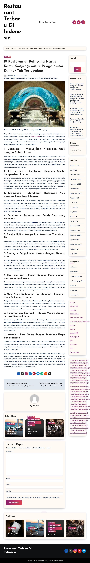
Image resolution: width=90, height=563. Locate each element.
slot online (73, 344)
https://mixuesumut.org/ (78, 433)
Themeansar (59, 560)
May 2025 (73, 212)
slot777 (72, 329)
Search (73, 58)
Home (41, 22)
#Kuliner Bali (9, 78)
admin (11, 76)
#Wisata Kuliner (53, 78)
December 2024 (75, 235)
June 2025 (74, 207)
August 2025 (74, 198)
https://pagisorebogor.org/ (79, 413)
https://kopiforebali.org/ (78, 423)
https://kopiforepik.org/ (78, 401)
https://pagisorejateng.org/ (79, 396)
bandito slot (35, 136)
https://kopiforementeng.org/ (80, 399)
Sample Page (50, 22)
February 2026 (75, 175)
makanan (31, 416)
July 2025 (73, 202)
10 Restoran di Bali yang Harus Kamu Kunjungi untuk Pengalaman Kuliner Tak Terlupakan (33, 66)
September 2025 (75, 193)
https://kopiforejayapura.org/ (80, 368)
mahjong (73, 310)
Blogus (50, 560)
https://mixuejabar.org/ (78, 430)
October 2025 (74, 189)
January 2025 (75, 230)
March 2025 (74, 221)
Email (8, 485)
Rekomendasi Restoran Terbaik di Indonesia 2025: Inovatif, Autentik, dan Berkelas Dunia (76, 131)
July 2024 (73, 254)
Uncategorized (75, 295)
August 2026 (74, 165)
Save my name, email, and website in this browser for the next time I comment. (33, 497)
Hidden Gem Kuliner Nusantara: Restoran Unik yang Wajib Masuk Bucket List (77, 111)
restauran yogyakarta (32, 422)
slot (71, 340)
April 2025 (73, 216)
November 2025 (75, 184)
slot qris (72, 302)
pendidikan (74, 271)
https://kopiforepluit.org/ (78, 404)
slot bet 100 (74, 306)
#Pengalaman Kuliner (20, 78)
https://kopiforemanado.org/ (79, 428)
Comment (9, 452)
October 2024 (74, 240)
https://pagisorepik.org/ (78, 378)
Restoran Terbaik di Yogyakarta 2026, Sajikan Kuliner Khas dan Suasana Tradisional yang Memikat (77, 99)
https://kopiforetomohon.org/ (80, 406)
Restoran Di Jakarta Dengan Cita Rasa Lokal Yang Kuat (77, 121)
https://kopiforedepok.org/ (79, 420)
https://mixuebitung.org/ (78, 370)
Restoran (7, 56)
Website (8, 491)
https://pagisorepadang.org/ (79, 394)
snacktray (73, 290)
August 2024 (74, 249)
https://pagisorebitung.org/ (79, 391)
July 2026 (73, 170)
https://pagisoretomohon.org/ (80, 389)
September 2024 (75, 244)
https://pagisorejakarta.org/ (79, 383)
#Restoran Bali (32, 78)
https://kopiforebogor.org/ (79, 425)
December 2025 (75, 179)
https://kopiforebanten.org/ (79, 360)
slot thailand (74, 314)
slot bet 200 (74, 333)
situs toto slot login (76, 317)
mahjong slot (74, 337)
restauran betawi (34, 419)
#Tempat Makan (43, 78)
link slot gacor (74, 352)
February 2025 (75, 226)
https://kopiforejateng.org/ (79, 363)
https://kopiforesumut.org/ (79, 365)
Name (8, 478)
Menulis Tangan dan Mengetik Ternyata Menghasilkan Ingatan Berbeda (77, 86)
